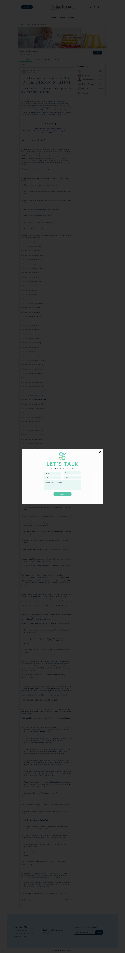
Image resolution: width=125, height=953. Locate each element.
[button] (99, 452)
